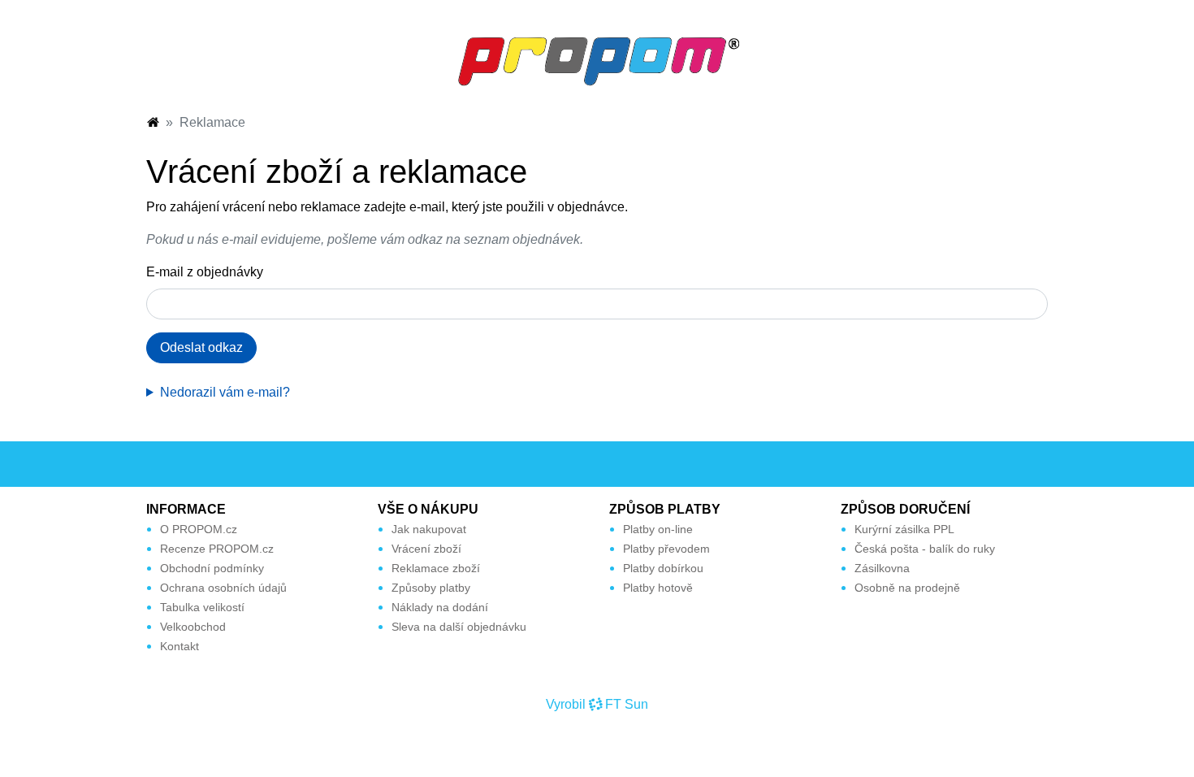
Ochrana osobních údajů (223, 587)
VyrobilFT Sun (597, 704)
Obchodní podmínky (212, 568)
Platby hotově (658, 587)
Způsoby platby (431, 587)
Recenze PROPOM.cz (217, 548)
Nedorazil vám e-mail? (225, 392)
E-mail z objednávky (204, 272)
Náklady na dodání (440, 607)
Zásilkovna (882, 568)
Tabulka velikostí (202, 607)
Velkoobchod (193, 626)
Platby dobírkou (663, 568)
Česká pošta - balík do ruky (924, 548)
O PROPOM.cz (198, 529)
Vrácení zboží (426, 548)
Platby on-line (658, 529)
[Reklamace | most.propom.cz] (597, 60)
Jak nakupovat (429, 529)
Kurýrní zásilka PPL (904, 529)
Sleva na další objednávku (459, 626)
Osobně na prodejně (907, 587)
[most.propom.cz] (152, 122)
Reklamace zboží (436, 568)
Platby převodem (666, 548)
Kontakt (179, 646)
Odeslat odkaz (201, 347)
